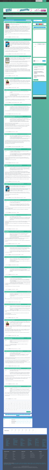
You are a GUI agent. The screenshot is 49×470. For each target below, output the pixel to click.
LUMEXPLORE (44, 439)
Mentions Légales (42, 455)
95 (17, 408)
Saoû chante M (22, 445)
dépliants (30, 419)
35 (30, 403)
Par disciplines (6, 458)
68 (28, 405)
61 (17, 405)
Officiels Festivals (32, 456)
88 (6, 408)
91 (11, 408)
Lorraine (22, 463)
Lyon (13, 455)
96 (19, 408)
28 (19, 403)
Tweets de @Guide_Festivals (37, 98)
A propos (39, 13)
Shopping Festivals (32, 455)
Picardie (38, 463)
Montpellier (14, 459)
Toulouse (14, 458)
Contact (42, 13)
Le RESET (36, 439)
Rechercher (23, 13)
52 (30, 404)
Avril (12, 414)
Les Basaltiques (30, 440)
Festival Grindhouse (7, 444)
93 (14, 408)
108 (14, 409)
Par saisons (5, 455)
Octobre (26, 414)
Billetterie (17, 13)
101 (27, 408)
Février (8, 414)
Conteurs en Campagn (43, 444)
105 (9, 409)
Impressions (22, 456)
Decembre (18, 415)
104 (7, 409)
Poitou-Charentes (42, 463)
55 (8, 405)
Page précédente (11, 16)
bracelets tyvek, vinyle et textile (20, 421)
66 (25, 405)
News (10, 13)
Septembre (23, 414)
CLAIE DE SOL (15, 444)
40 (11, 404)
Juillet (18, 414)
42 (14, 404)
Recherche (44, 20)
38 (8, 404)
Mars (10, 414)
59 (14, 405)
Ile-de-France (10, 463)
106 (10, 409)
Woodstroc (7, 445)
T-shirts (30, 421)
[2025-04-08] (39, 67)
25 (14, 403)
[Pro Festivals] (24, 4)
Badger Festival (30, 444)
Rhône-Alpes (9, 464)
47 (22, 404)
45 (19, 404)
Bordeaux (14, 456)
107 (12, 409)
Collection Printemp (7, 442)
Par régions (5, 456)
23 (11, 403)
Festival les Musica (21, 442)
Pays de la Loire (35, 463)
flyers (16, 419)
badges (28, 421)
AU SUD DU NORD (43, 443)
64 (22, 405)
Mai (14, 414)
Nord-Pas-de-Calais (30, 463)
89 (8, 408)
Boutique (32, 13)
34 (28, 403)
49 (25, 404)
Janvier (6, 414)
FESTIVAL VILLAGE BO (22, 439)
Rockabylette (29, 442)
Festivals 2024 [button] (7, 13)
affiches (18, 419)
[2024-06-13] (39, 72)
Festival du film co (22, 443)
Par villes (5, 457)
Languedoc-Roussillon (15, 463)
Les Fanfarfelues (37, 445)
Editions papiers (23, 455)
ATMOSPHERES (8, 443)
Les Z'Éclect (7, 440)
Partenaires (35, 13)
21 (8, 403)
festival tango (29, 443)
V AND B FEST (37, 438)
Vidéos (20, 13)
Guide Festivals (5, 0)
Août (20, 414)
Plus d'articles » (36, 79)
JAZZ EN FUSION (44, 446)
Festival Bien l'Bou (15, 440)
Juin (16, 414)
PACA (6, 464)
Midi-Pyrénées (25, 463)
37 (6, 404)
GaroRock (21, 444)
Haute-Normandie (6, 463)
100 (25, 408)
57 (11, 405)
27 (17, 403)
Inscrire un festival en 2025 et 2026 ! (39, 27)
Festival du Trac (44, 445)
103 (5, 409)
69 (30, 405)
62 (19, 405)
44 (17, 404)
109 (16, 409)
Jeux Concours (27, 13)
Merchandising (23, 457)
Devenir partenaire (32, 457)
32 (25, 403)
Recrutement (41, 456)
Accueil (5, 16)
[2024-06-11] (39, 76)
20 (6, 403)
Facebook (41, 457)
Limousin (19, 463)
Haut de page (28, 411)
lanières (25, 421)
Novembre (29, 414)
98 (22, 408)
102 (29, 408)
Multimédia (22, 458)
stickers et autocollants (22, 419)
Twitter (40, 458)
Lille (13, 457)
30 (22, 403)
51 (28, 404)
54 (6, 405)
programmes (27, 419)
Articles (13, 13)
